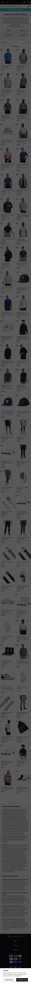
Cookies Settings (9, 980)
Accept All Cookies (22, 980)
